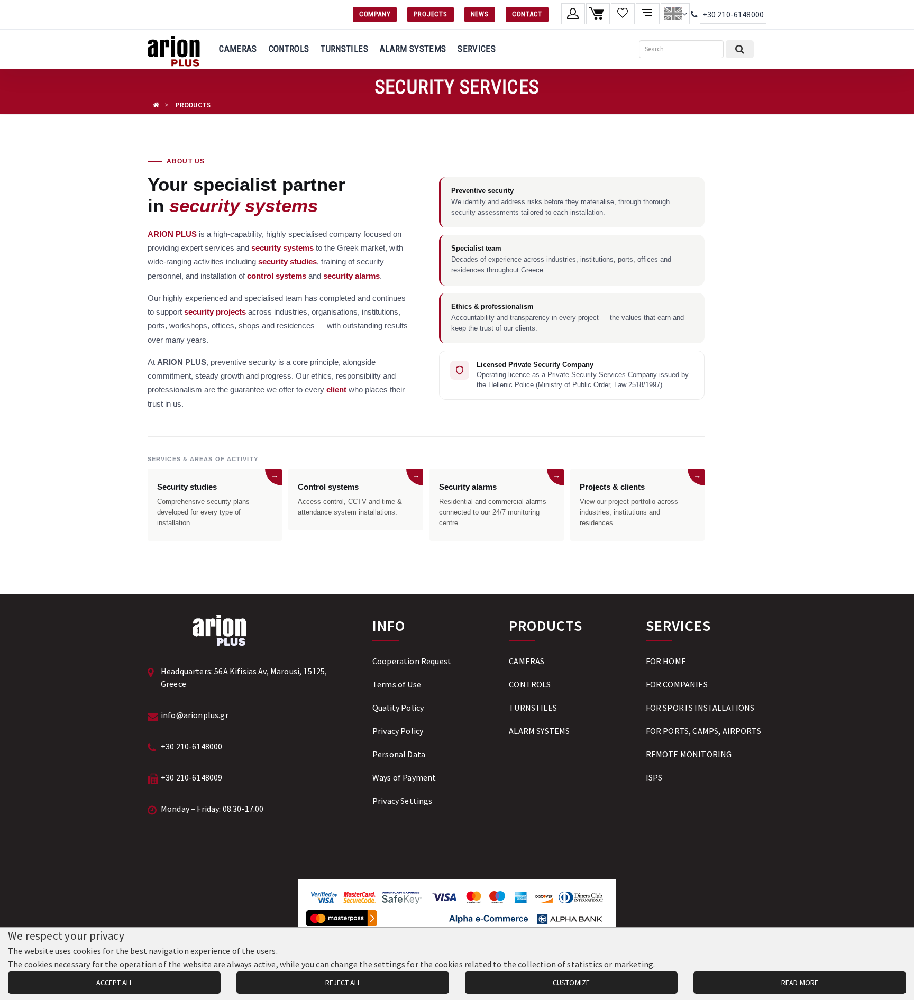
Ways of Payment (404, 777)
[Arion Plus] (174, 49)
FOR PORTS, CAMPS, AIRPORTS (703, 731)
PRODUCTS (193, 104)
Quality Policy (398, 707)
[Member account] (573, 13)
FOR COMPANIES (677, 684)
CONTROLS (289, 48)
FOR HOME (666, 661)
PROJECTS (430, 14)
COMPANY (374, 14)
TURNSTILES (344, 48)
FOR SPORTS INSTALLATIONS (700, 707)
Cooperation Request (411, 661)
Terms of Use (396, 684)
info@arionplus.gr (195, 715)
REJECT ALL (343, 982)
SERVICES (477, 48)
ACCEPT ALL (114, 982)
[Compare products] (648, 13)
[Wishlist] (623, 13)
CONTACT (527, 14)
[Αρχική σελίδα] (156, 104)
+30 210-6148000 (733, 14)
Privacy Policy (397, 731)
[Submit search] (740, 49)
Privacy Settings (402, 800)
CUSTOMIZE (571, 982)
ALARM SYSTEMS (413, 48)
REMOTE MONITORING (689, 754)
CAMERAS (238, 48)
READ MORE (799, 982)
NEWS (480, 14)
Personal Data (398, 754)
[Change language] (675, 13)
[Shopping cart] (598, 13)
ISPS (654, 777)
